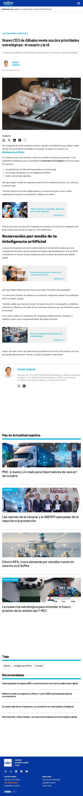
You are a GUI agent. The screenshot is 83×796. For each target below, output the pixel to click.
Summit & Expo (22, 763)
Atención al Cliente (12, 786)
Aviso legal (47, 786)
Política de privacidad (51, 780)
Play (17, 765)
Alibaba (7, 666)
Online (18, 760)
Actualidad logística (15, 33)
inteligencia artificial (13, 152)
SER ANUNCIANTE (11, 783)
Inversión (39, 666)
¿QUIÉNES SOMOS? (49, 783)
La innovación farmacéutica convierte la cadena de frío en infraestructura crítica (47, 9)
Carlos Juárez (16, 63)
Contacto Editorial (12, 780)
